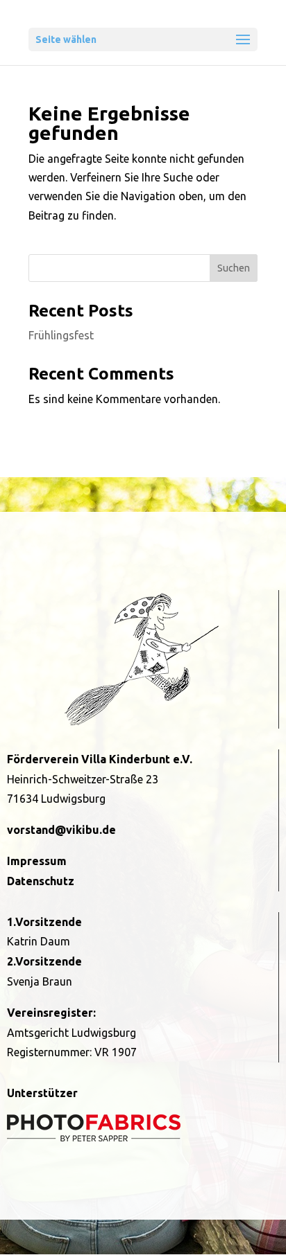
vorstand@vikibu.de (61, 830)
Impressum (37, 861)
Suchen (233, 268)
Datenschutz (40, 881)
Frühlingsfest (61, 335)
